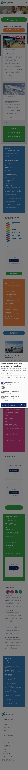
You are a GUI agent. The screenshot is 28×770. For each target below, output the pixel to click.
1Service (8, 388)
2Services (8, 384)
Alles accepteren (22, 405)
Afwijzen (4, 405)
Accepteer (12, 405)
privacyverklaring (15, 379)
